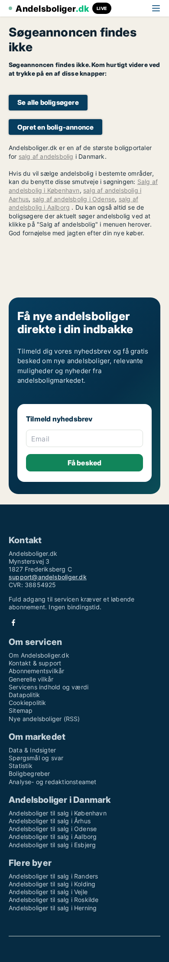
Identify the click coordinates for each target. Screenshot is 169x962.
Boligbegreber (29, 773)
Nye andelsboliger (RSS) (44, 718)
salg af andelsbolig (46, 156)
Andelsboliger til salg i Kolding (52, 884)
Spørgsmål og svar (36, 758)
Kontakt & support (35, 663)
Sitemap (20, 710)
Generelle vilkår (31, 679)
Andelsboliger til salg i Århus (50, 821)
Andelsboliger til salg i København (58, 813)
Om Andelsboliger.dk (39, 655)
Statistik (20, 765)
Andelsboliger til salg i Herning (53, 908)
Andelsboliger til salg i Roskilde (54, 899)
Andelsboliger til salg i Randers (53, 876)
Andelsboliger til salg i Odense (53, 828)
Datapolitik (24, 694)
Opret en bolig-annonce (55, 127)
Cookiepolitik (27, 702)
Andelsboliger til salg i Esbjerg (52, 844)
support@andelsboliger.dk (48, 577)
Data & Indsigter (32, 750)
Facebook (13, 622)
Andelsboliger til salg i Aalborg (53, 836)
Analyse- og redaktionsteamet (53, 781)
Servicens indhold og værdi (48, 687)
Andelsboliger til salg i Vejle (48, 891)
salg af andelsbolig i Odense (73, 199)
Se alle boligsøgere (48, 102)
